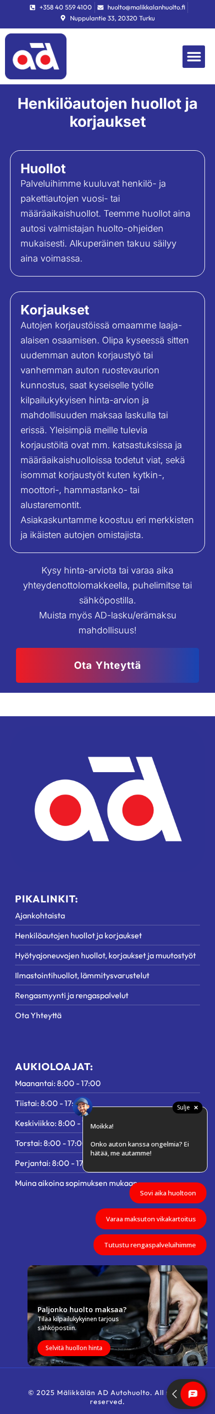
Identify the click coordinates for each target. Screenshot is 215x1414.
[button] (193, 56)
